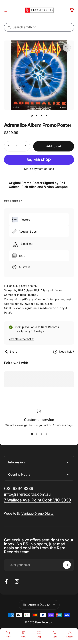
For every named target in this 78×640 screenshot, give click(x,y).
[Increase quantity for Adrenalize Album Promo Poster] (25, 146)
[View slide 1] (31, 434)
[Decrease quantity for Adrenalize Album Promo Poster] (8, 146)
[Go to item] (31, 115)
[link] (37, 500)
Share (13, 351)
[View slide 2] (36, 434)
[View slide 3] (41, 434)
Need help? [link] (66, 351)
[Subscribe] (67, 565)
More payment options (39, 168)
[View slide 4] (46, 434)
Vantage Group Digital (37, 513)
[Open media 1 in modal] (67, 48)
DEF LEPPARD (13, 201)
